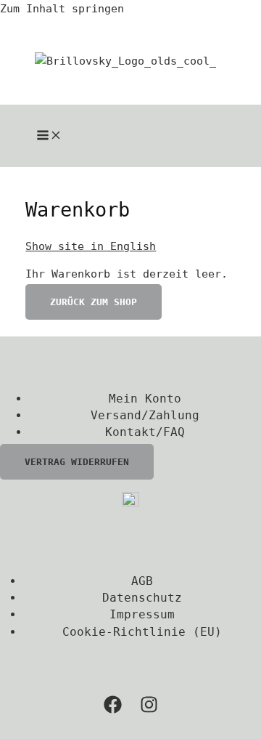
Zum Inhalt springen (62, 8)
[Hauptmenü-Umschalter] (49, 136)
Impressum (142, 614)
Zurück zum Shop (93, 301)
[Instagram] (149, 709)
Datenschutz (142, 598)
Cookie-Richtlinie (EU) (142, 632)
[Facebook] (113, 709)
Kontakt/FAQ (145, 432)
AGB (142, 581)
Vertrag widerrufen (77, 461)
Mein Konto (145, 398)
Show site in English (90, 246)
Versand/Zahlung (145, 415)
